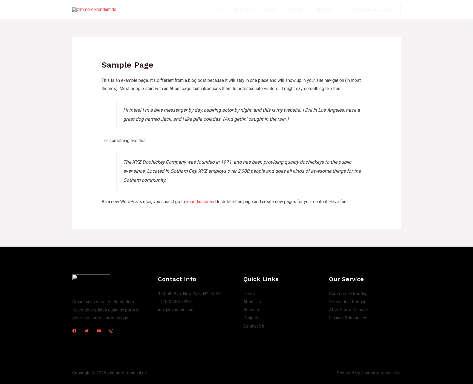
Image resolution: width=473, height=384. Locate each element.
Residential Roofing (348, 301)
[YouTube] (99, 331)
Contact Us (322, 9)
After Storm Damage (348, 309)
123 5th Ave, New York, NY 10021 (190, 293)
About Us (243, 9)
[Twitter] (87, 331)
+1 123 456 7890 (174, 301)
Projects (295, 9)
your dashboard (201, 201)
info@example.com (176, 309)
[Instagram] (111, 331)
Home (220, 9)
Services (269, 9)
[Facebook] (74, 331)
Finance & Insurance (348, 318)
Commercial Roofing (348, 293)
